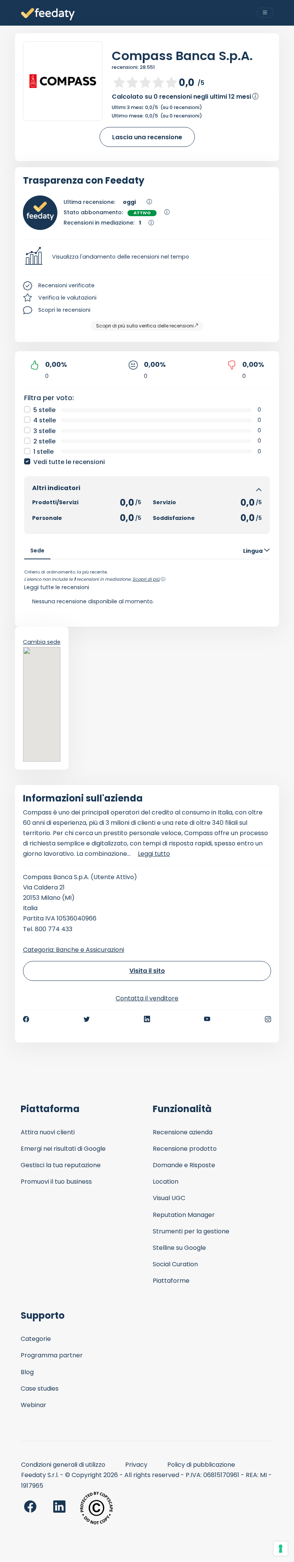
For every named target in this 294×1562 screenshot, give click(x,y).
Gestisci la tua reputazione (61, 1165)
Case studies (40, 1388)
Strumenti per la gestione (191, 1231)
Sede (37, 550)
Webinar (33, 1405)
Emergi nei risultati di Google (63, 1148)
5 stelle (44, 410)
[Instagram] (268, 1019)
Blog (27, 1372)
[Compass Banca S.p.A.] (62, 81)
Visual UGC (169, 1198)
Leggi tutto (154, 853)
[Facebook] (26, 1019)
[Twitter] (86, 1019)
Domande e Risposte (184, 1165)
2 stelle (44, 441)
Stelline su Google (179, 1247)
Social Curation (175, 1264)
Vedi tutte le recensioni (69, 462)
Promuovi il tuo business (56, 1181)
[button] (147, 257)
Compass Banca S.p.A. (182, 55)
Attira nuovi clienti (48, 1132)
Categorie (36, 1338)
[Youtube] (207, 1019)
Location (165, 1181)
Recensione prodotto (185, 1148)
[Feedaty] (48, 14)
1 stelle (43, 451)
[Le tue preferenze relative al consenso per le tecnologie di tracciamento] (280, 1548)
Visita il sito (147, 970)
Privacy (136, 1464)
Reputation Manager (184, 1214)
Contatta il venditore (147, 998)
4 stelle (44, 420)
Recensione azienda (182, 1132)
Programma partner (52, 1355)
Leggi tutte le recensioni (56, 587)
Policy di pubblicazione (201, 1464)
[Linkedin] (147, 1019)
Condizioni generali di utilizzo (63, 1464)
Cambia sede (41, 642)
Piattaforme (171, 1280)
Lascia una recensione (147, 137)
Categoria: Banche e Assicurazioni (73, 949)
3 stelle (44, 431)
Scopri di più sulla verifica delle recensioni (145, 325)
